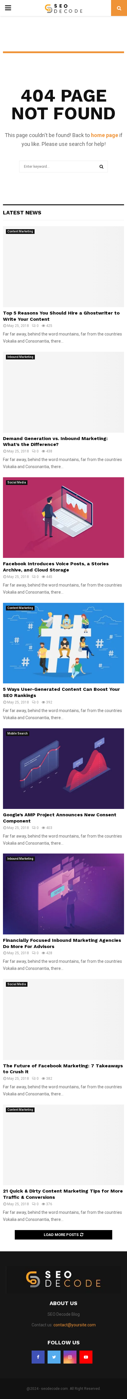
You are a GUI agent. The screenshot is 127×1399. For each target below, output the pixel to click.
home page (104, 135)
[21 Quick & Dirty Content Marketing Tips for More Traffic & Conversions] (63, 1145)
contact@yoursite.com (74, 1325)
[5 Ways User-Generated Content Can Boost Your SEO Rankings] (63, 643)
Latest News (22, 212)
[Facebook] (38, 1357)
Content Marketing (20, 231)
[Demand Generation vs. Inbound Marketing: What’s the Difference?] (63, 392)
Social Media (16, 482)
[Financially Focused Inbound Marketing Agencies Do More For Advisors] (63, 894)
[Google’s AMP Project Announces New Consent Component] (63, 768)
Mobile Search (17, 733)
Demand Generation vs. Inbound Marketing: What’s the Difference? (55, 441)
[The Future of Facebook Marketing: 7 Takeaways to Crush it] (63, 1019)
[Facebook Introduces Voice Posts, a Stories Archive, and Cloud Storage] (63, 517)
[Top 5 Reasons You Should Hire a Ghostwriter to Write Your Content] (63, 266)
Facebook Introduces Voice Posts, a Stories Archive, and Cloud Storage (56, 567)
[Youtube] (85, 1357)
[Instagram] (70, 1357)
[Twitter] (54, 1357)
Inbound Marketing (20, 357)
